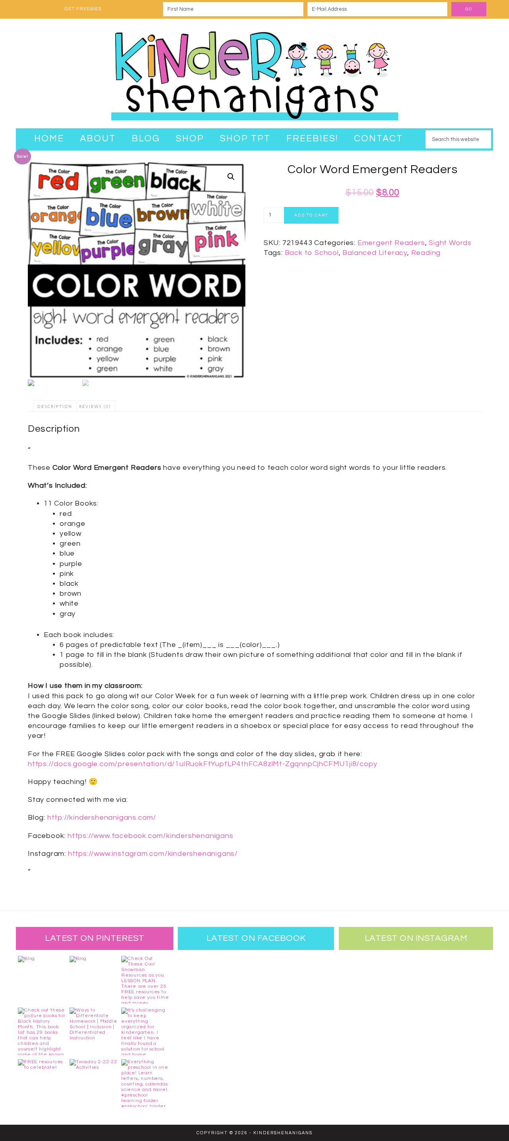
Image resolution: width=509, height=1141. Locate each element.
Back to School (312, 253)
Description (54, 407)
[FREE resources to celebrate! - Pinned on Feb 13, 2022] (42, 1083)
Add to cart (311, 215)
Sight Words (450, 243)
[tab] (55, 406)
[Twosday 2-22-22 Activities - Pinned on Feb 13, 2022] (93, 1083)
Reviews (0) (95, 407)
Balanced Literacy (374, 253)
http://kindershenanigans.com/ (101, 817)
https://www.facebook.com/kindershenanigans (150, 836)
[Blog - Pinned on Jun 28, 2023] (42, 980)
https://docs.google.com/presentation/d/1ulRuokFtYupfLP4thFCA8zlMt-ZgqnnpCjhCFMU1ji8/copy (202, 764)
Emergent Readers (391, 243)
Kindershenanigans (254, 73)
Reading (426, 253)
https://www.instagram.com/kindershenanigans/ (153, 853)
